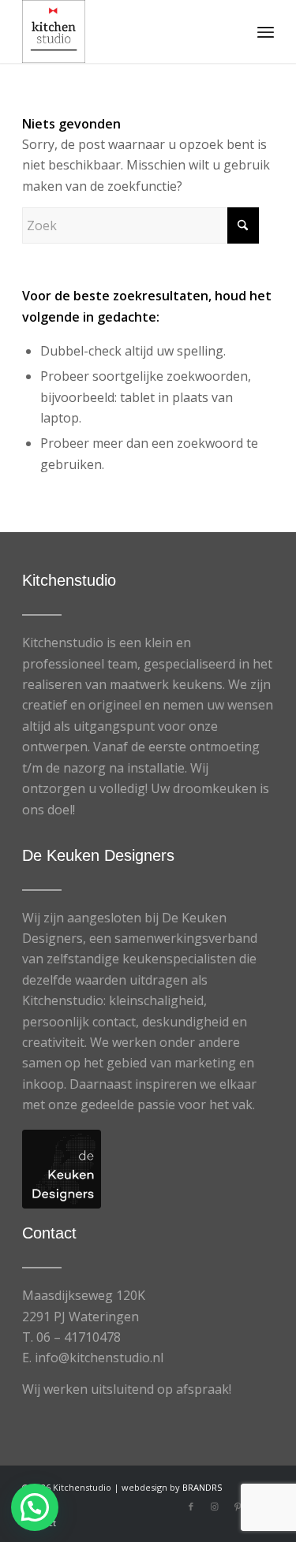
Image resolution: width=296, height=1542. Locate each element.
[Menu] (265, 31)
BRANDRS (202, 1487)
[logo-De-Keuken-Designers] (61, 1169)
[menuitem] (265, 31)
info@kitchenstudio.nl (99, 1357)
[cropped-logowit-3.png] (122, 31)
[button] (34, 1507)
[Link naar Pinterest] (238, 1506)
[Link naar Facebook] (191, 1506)
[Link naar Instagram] (215, 1506)
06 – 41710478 (78, 1337)
